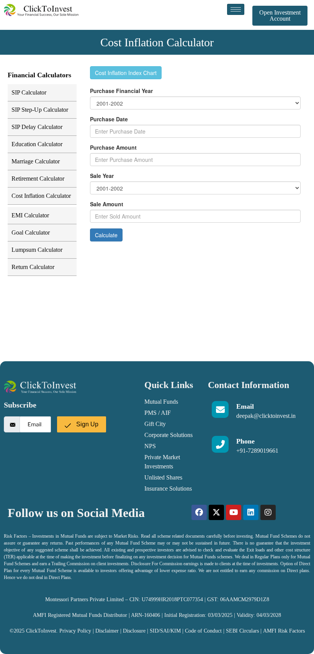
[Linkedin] (250, 512)
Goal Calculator (30, 232)
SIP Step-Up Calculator (39, 109)
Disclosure (135, 631)
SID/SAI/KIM (165, 631)
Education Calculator (36, 144)
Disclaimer (107, 631)
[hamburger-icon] (235, 9)
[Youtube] (233, 512)
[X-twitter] (216, 512)
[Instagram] (268, 512)
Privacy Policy (75, 631)
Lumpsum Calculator (36, 249)
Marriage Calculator (35, 161)
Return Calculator (32, 267)
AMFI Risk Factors (284, 631)
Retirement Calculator (37, 178)
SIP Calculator (28, 92)
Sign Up (86, 424)
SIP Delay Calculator (36, 127)
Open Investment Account (280, 15)
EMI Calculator (30, 215)
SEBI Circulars (242, 631)
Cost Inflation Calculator (41, 195)
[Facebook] (199, 512)
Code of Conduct (203, 631)
